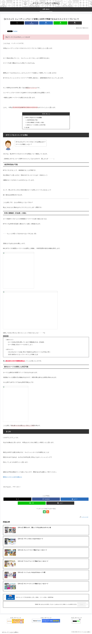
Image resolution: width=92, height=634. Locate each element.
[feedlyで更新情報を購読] (44, 511)
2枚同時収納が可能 (32, 120)
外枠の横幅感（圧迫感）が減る (35, 122)
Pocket (15, 31)
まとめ (27, 127)
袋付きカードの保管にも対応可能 (36, 125)
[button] (75, 23)
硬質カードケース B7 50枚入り (12, 477)
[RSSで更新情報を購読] (47, 511)
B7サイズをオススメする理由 (34, 117)
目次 (43, 114)
